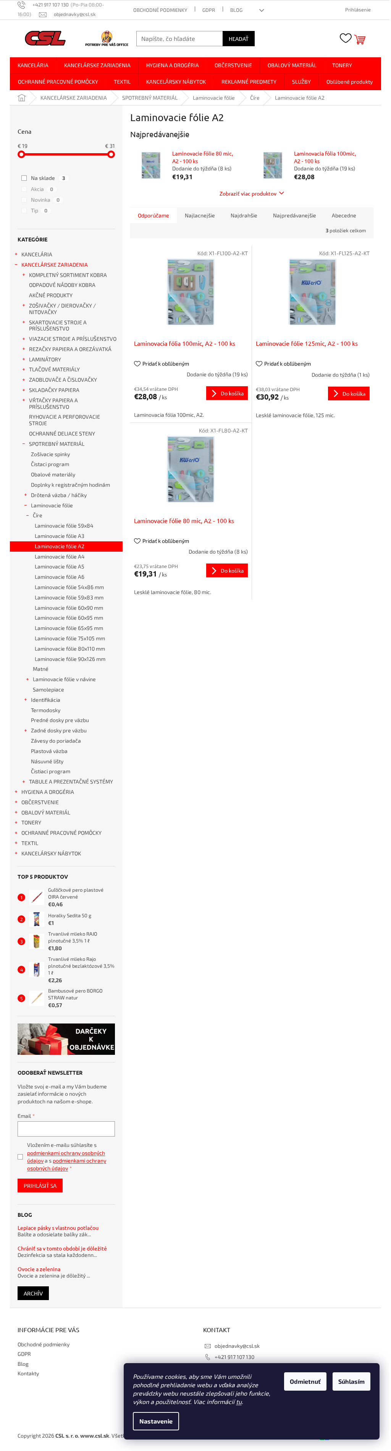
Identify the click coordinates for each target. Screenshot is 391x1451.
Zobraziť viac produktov (248, 193)
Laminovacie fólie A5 (59, 566)
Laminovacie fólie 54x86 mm (69, 587)
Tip (39, 210)
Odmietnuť (305, 1381)
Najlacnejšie (200, 215)
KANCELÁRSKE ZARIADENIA (54, 264)
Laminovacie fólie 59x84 (64, 525)
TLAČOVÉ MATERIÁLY (54, 369)
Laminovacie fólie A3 (59, 536)
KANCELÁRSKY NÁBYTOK (51, 853)
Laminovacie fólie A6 (59, 576)
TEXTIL (29, 843)
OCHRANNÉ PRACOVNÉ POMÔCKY (61, 832)
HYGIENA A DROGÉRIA (47, 792)
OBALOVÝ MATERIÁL (45, 812)
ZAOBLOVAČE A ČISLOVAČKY (63, 379)
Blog (236, 10)
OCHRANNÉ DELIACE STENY (62, 433)
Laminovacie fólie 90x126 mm (70, 659)
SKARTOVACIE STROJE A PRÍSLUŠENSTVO (58, 325)
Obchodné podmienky (160, 10)
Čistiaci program (50, 771)
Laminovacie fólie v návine (64, 679)
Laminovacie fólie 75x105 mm (70, 638)
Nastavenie (156, 1421)
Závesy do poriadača (56, 740)
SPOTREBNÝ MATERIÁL (56, 443)
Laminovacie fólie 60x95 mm (69, 617)
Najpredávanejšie (294, 215)
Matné (40, 669)
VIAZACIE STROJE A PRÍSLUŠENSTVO (72, 338)
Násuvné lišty (47, 761)
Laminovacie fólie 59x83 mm (69, 597)
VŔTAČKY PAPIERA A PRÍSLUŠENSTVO (53, 403)
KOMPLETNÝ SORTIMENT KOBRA (68, 275)
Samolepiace (48, 689)
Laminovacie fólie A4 (60, 556)
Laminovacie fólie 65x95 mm (69, 628)
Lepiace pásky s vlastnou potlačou (58, 1228)
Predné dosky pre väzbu (60, 720)
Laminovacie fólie (52, 505)
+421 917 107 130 (234, 1357)
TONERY (31, 822)
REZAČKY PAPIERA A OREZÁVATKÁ (70, 349)
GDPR (208, 10)
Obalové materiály (53, 474)
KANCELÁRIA (36, 254)
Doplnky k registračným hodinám (70, 484)
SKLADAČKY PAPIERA (54, 390)
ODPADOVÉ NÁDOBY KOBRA (62, 285)
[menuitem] (33, 65)
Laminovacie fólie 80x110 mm (70, 648)
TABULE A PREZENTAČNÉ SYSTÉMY (71, 781)
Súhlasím (351, 1381)
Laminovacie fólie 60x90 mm (69, 607)
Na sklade (48, 178)
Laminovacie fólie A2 (59, 546)
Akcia (42, 189)
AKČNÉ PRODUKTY (51, 295)
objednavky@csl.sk (237, 1345)
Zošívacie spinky (50, 454)
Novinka (45, 199)
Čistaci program (50, 464)
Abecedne (344, 215)
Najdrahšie (244, 215)
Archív (33, 1293)
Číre (37, 515)
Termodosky (45, 710)
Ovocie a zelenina (39, 1269)
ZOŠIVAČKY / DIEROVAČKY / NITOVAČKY (62, 308)
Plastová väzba (49, 751)
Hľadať (239, 38)
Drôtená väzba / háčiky (59, 495)
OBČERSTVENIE (40, 802)
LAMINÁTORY (45, 359)
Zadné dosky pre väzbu (59, 730)
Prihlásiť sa (40, 1185)
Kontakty (28, 1373)
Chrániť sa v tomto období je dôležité (62, 1248)
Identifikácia (45, 699)
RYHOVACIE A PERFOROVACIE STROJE (64, 419)
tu (239, 1401)
